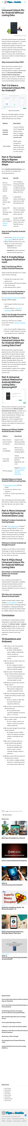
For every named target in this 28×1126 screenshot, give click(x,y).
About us (3, 1118)
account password (12, 602)
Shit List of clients (16, 1120)
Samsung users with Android (12, 298)
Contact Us (24, 1120)
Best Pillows (8, 1088)
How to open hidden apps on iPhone (11, 1022)
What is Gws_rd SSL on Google (10, 1036)
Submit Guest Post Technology (18, 1118)
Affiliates (3, 1120)
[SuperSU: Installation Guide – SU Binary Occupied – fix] (14, 897)
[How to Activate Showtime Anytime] (14, 851)
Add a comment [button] (8, 814)
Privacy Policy (9, 1120)
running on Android (19, 323)
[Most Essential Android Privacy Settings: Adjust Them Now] (14, 922)
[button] (2, 2)
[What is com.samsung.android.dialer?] (14, 873)
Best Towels (8, 1090)
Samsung (7, 954)
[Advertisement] (14, 977)
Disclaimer (9, 1118)
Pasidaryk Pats (8, 1098)
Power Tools (8, 1100)
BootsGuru (7, 1092)
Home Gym (7, 1097)
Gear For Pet (8, 1095)
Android (19, 66)
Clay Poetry (8, 1093)
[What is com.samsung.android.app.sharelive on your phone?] (14, 946)
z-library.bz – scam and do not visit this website (14, 1026)
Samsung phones (13, 526)
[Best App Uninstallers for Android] (14, 828)
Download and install (11, 485)
